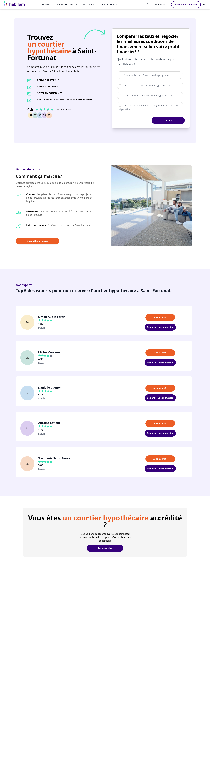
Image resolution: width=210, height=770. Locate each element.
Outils (91, 4)
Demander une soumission (160, 327)
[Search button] (148, 4)
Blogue (60, 4)
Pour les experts (109, 4)
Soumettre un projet (37, 241)
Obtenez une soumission (186, 4)
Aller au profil (160, 317)
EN (204, 4)
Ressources (76, 4)
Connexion (159, 4)
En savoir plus (105, 548)
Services (46, 4)
